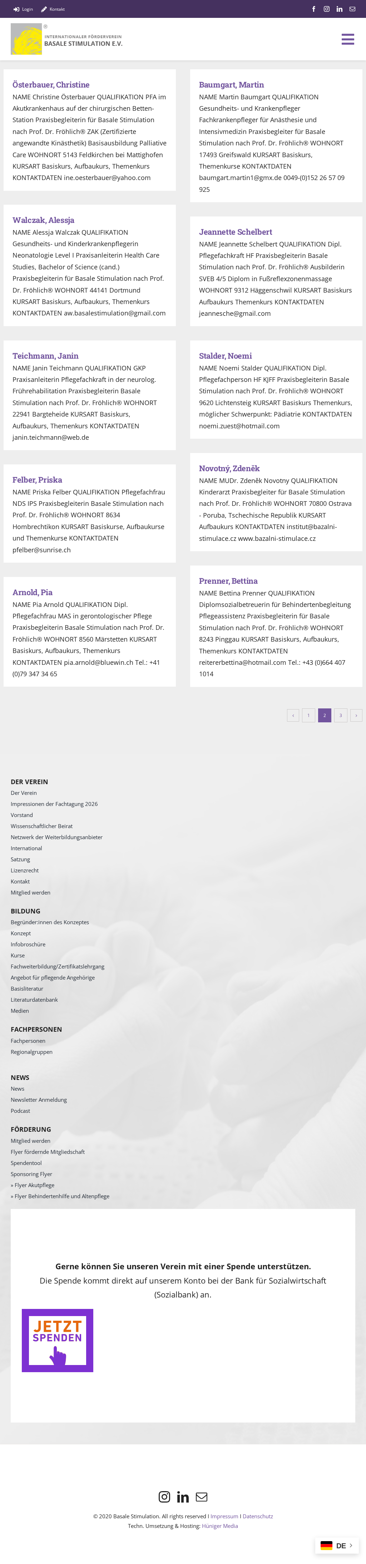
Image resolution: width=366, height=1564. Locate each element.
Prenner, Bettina (228, 581)
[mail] (352, 9)
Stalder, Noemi (225, 355)
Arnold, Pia (32, 592)
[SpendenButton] (57, 1312)
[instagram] (327, 9)
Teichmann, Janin (46, 355)
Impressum (224, 1516)
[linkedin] (339, 9)
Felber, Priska (37, 479)
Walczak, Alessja (43, 220)
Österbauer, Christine (51, 84)
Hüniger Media (220, 1525)
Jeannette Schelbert (235, 231)
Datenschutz (258, 1516)
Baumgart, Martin (231, 84)
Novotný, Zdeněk (229, 468)
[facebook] (314, 9)
